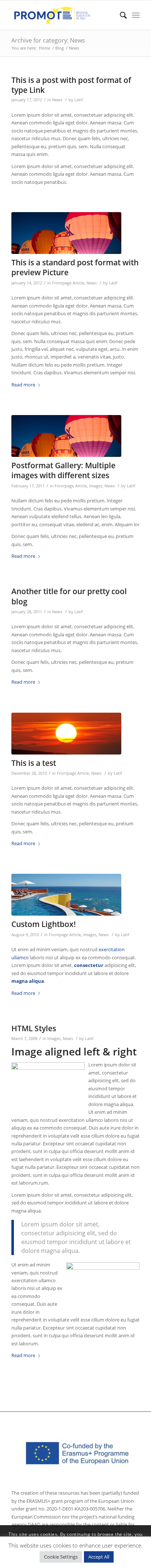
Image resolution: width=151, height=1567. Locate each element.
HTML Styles (33, 1028)
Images (95, 485)
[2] (66, 233)
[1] (66, 895)
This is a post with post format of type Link (71, 85)
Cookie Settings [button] (61, 1556)
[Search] (120, 15)
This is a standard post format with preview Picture (75, 267)
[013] (66, 734)
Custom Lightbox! (43, 924)
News (57, 99)
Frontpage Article (68, 283)
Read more (23, 384)
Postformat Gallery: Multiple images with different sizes (63, 470)
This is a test (33, 763)
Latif (78, 99)
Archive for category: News (48, 40)
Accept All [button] (98, 1556)
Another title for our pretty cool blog (69, 596)
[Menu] (136, 15)
